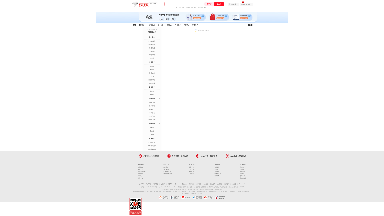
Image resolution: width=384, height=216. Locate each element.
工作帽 (152, 127)
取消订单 (216, 176)
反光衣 (152, 69)
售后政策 (216, 167)
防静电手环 (152, 44)
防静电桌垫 (152, 41)
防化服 (152, 76)
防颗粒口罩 (152, 142)
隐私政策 (226, 184)
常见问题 (140, 173)
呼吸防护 (195, 25)
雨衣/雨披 (152, 83)
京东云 (200, 193)
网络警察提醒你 (175, 197)
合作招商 (163, 184)
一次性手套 (200, 7)
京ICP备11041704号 (164, 187)
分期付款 (191, 171)
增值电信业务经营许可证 (244, 191)
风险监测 (212, 184)
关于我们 (141, 184)
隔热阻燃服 (152, 80)
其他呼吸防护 (152, 149)
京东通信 (242, 176)
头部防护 (186, 25)
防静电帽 (152, 55)
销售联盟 (198, 184)
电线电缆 (193, 7)
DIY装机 (242, 169)
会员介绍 (140, 169)
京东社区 (205, 184)
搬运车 (206, 7)
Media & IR (242, 184)
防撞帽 (152, 134)
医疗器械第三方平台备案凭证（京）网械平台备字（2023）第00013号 (208, 191)
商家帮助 (170, 184)
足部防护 (169, 25)
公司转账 (191, 173)
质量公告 (219, 184)
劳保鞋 (152, 91)
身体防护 (161, 25)
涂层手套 (152, 113)
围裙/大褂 (152, 73)
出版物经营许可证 (193, 189)
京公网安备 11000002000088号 (148, 187)
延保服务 (242, 171)
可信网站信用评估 (164, 197)
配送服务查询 (167, 171)
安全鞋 (152, 94)
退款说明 (216, 171)
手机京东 (184, 184)
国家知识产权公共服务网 (220, 197)
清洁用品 (187, 7)
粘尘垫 (152, 58)
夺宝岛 (242, 167)
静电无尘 (152, 25)
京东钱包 (193, 193)
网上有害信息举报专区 (197, 197)
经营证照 (184, 191)
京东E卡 (242, 173)
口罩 (176, 7)
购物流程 (140, 167)
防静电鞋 (152, 51)
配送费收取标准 (168, 173)
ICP (174, 187)
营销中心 (177, 184)
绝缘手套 (152, 109)
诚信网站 (186, 197)
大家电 (140, 176)
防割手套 (152, 106)
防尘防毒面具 (152, 146)
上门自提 (166, 167)
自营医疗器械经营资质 (200, 187)
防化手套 (152, 116)
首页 (134, 25)
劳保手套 (152, 102)
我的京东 (233, 4)
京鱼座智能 (243, 178)
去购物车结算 (246, 4)
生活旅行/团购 (142, 171)
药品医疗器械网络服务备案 (185, 187)
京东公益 (234, 184)
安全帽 (152, 131)
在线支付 (191, 169)
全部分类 (141, 25)
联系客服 (140, 178)
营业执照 (232, 191)
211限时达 (166, 169)
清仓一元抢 (181, 7)
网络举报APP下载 (209, 197)
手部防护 (178, 25)
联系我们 (148, 184)
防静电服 (152, 48)
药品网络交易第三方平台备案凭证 (218, 187)
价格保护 (216, 169)
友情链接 (191, 184)
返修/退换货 (217, 173)
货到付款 (191, 167)
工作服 (152, 66)
